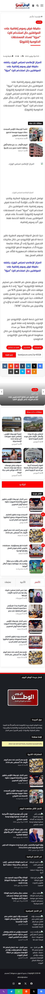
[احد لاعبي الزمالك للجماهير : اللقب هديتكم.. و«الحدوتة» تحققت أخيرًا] (36, 868)
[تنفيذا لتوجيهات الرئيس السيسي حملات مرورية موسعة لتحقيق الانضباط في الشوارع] (36, 134)
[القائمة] (42, 6)
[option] (22, 392)
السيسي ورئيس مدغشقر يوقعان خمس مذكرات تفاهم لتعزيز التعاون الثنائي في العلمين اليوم (15, 934)
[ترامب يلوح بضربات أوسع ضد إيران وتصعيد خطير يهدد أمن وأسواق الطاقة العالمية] (36, 835)
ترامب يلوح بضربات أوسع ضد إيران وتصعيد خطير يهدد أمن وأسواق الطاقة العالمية (16, 832)
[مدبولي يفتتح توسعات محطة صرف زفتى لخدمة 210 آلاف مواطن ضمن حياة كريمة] (12, 455)
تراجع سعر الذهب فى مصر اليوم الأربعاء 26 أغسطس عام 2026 (15, 531)
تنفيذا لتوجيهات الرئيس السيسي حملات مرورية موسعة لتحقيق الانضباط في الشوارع (15, 132)
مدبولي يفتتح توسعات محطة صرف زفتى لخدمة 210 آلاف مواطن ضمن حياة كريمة (12, 469)
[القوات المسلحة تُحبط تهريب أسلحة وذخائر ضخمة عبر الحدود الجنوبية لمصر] (33, 455)
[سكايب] (22, 371)
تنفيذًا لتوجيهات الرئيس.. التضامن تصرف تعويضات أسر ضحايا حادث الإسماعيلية (13, 438)
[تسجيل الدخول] (33, 6)
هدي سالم (13, 347)
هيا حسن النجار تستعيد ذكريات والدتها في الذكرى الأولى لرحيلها (16, 593)
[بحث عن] (37, 6)
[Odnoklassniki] (34, 371)
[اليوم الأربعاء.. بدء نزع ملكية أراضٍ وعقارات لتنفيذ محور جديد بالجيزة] (36, 150)
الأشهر (37, 582)
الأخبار (32, 16)
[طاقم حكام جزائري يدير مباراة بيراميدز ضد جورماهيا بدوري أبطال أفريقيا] (36, 567)
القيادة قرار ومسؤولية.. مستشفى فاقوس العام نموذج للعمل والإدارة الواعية (14, 548)
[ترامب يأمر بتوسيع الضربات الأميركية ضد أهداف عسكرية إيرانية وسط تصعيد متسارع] (36, 820)
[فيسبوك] (40, 366)
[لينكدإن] (28, 366)
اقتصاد (37, 347)
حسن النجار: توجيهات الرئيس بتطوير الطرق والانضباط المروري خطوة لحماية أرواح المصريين (14, 502)
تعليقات (8, 582)
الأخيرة (23, 582)
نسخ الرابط (9, 354)
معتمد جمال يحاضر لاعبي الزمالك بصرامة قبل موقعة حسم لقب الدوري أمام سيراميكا (16, 896)
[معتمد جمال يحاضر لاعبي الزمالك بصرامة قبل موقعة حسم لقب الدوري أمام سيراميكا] (36, 899)
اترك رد (22, 484)
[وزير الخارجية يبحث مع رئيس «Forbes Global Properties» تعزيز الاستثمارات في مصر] (35, 611)
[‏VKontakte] (4, 366)
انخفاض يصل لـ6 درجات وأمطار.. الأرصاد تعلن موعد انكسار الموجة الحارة (33, 436)
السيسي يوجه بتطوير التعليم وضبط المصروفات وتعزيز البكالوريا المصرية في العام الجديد (15, 517)
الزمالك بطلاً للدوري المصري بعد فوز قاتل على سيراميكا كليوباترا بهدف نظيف (16, 880)
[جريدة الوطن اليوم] (22, 5)
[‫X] (34, 366)
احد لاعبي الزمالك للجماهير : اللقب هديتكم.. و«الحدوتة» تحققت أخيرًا (15, 863)
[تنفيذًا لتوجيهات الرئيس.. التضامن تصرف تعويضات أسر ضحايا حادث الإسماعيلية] (12, 424)
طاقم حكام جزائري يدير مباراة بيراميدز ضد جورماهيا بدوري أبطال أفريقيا (15, 564)
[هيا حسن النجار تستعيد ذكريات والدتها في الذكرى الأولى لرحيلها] (35, 596)
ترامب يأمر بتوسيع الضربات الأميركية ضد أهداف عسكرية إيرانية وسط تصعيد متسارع (15, 817)
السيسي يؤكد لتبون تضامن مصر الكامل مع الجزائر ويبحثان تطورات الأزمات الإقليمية (16, 919)
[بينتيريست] (16, 366)
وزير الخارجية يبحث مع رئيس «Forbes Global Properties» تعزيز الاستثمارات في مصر (16, 608)
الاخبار (26, 347)
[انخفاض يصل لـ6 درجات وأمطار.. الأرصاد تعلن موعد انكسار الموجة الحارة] (33, 424)
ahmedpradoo (23, 977)
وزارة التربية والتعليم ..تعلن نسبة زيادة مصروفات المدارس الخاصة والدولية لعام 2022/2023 (22, 846)
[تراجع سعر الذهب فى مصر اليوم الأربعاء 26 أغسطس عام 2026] (36, 536)
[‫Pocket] (28, 371)
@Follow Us (37, 737)
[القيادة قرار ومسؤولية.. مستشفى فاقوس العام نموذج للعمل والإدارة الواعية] (36, 551)
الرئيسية (38, 16)
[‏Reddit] (10, 366)
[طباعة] (10, 371)
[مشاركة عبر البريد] (16, 371)
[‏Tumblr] (22, 366)
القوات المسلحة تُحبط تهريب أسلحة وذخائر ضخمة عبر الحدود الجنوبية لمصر (33, 468)
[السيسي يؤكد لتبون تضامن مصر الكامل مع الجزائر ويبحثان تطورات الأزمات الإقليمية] (36, 922)
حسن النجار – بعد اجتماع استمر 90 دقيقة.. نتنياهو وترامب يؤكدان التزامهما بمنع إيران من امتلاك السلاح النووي (15, 951)
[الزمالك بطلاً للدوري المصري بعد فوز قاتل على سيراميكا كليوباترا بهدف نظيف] (36, 883)
